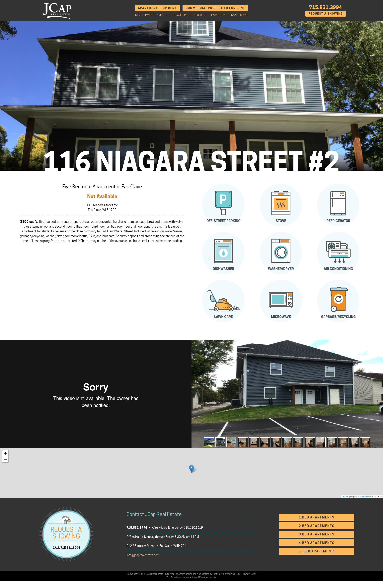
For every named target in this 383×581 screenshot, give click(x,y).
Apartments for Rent (157, 8)
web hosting (203, 573)
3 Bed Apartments (317, 534)
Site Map (169, 573)
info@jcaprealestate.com (142, 555)
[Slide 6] (265, 442)
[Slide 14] (354, 442)
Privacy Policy (249, 573)
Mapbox (366, 496)
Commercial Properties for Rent (215, 8)
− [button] (5, 459)
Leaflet (345, 496)
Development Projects (151, 15)
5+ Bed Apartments (317, 551)
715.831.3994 (325, 7)
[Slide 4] (243, 442)
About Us (200, 15)
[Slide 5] (254, 442)
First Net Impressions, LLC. (226, 573)
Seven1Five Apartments (203, 577)
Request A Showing (326, 13)
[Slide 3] (231, 442)
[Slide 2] (220, 442)
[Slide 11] (321, 442)
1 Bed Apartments (317, 517)
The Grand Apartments (178, 577)
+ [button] (5, 453)
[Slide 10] (310, 442)
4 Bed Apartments (317, 543)
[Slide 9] (298, 442)
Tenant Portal (238, 15)
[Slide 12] (332, 442)
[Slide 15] (365, 442)
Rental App (217, 15)
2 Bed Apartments (317, 526)
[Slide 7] (276, 442)
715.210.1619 (193, 527)
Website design (184, 573)
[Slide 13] (343, 442)
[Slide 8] (287, 442)
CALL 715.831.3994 (66, 547)
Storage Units (180, 15)
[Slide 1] (209, 442)
